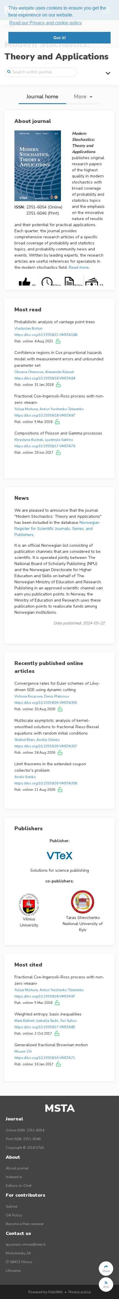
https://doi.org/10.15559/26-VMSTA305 (45, 702)
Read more (79, 267)
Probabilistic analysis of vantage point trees (54, 322)
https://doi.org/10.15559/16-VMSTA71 (44, 1057)
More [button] (81, 96)
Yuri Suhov (68, 1020)
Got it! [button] (59, 37)
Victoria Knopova (28, 696)
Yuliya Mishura (26, 409)
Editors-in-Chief (18, 1185)
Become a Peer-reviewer (25, 1224)
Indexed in (14, 1177)
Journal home (42, 96)
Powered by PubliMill (45, 1292)
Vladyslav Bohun (28, 328)
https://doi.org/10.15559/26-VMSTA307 (45, 746)
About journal (17, 1168)
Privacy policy (79, 1292)
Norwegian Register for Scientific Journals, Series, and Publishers (57, 528)
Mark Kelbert (24, 1020)
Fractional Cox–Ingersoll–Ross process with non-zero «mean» (59, 399)
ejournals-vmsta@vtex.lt (26, 1244)
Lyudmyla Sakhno (59, 439)
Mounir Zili (23, 1051)
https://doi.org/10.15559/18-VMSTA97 (44, 415)
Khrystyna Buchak (28, 439)
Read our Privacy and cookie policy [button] (45, 22)
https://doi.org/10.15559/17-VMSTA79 (44, 446)
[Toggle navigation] (108, 73)
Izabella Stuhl (47, 1020)
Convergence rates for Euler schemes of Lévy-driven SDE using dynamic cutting (57, 687)
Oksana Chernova (28, 372)
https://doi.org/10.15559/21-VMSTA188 (45, 335)
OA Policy (14, 1215)
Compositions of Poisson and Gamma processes (58, 433)
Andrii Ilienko (25, 777)
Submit (11, 1206)
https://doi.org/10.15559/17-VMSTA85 (44, 1027)
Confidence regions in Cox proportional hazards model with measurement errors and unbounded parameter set (58, 359)
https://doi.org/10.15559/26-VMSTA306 (45, 783)
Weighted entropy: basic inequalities (47, 1014)
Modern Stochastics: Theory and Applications (56, 51)
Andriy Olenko (48, 739)
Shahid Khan (24, 739)
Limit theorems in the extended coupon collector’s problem (50, 767)
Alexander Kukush (59, 372)
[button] (106, 1268)
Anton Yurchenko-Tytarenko (62, 409)
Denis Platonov (56, 696)
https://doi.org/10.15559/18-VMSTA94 (44, 378)
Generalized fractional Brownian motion (51, 1045)
